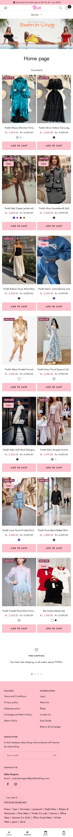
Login (42, 696)
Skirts (22, 821)
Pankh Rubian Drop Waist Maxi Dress (19, 289)
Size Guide (45, 720)
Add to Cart (19, 145)
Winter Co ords (39, 813)
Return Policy (10, 720)
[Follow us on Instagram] (15, 784)
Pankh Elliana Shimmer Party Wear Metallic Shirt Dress (19, 128)
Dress (7, 809)
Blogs (42, 708)
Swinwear (25, 809)
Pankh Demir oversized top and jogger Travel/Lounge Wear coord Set (54, 289)
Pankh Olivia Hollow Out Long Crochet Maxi (54, 128)
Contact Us (45, 714)
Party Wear (23, 813)
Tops (15, 809)
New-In (45, 835)
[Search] (60, 7)
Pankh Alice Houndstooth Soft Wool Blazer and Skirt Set (54, 208)
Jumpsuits (37, 809)
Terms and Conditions (15, 696)
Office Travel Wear (42, 817)
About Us (44, 702)
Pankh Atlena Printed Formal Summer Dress (19, 369)
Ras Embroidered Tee (54, 610)
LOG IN (9, 835)
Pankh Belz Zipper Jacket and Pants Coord (19, 208)
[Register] (54, 755)
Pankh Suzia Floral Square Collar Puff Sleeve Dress (54, 369)
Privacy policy (11, 702)
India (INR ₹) (12, 797)
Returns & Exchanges (50, 726)
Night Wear (50, 809)
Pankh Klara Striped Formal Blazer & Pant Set (54, 450)
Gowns (53, 813)
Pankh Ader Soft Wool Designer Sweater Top (19, 450)
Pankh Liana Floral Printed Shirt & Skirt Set (19, 530)
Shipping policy (12, 708)
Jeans (14, 821)
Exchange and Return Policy (18, 714)
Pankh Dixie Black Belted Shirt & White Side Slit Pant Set (54, 530)
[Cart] (67, 7)
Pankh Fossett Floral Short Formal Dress (19, 611)
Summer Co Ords (21, 817)
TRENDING (27, 835)
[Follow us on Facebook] (8, 784)
